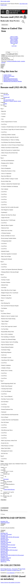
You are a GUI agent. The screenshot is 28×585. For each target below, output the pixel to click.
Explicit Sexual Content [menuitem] (8, 76)
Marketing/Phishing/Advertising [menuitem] (10, 80)
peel (13, 99)
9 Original (5, 560)
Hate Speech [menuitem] (6, 77)
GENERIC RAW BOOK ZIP (10, 537)
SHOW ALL (4, 561)
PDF (4, 552)
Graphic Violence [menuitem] (7, 74)
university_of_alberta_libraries (10, 101)
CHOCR (5, 522)
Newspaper (6, 479)
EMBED (3, 54)
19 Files (5, 559)
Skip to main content (5, 1)
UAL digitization (11, 572)
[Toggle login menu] (24, 16)
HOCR (5, 539)
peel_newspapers (7, 99)
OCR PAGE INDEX (8, 544)
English (5, 103)
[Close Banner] (2, 8)
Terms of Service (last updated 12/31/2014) (10, 582)
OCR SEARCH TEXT (8, 547)
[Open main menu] (3, 12)
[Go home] (13, 12)
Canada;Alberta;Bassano (9, 489)
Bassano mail (6, 97)
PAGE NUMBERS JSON (9, 550)
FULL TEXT (6, 534)
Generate (3, 524)
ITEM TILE (6, 542)
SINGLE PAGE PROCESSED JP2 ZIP (12, 555)
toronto (19, 101)
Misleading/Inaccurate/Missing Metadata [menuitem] (12, 81)
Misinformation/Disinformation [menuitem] (10, 78)
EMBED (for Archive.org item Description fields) (12, 56)
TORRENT (6, 557)
